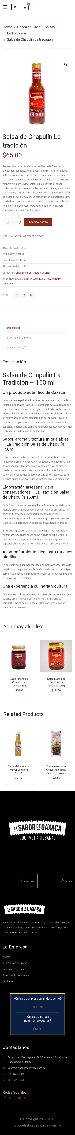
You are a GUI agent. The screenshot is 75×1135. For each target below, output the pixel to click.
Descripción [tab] (14, 327)
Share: (6, 295)
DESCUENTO (37, 1007)
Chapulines (22, 272)
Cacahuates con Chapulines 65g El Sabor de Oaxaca (56, 770)
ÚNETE (37, 1029)
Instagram (15, 1098)
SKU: (5, 247)
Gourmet (27, 279)
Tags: (6, 279)
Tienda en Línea (28, 27)
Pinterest (25, 1098)
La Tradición (16, 33)
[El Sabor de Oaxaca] (37, 830)
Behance (20, 1098)
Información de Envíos (15, 963)
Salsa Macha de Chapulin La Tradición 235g (19, 682)
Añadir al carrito (38, 222)
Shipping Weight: (12, 266)
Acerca (6, 957)
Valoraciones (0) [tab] (16, 347)
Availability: (9, 253)
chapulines (15, 279)
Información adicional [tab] (19, 337)
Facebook (5, 1098)
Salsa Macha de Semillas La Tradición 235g (56, 682)
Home (7, 27)
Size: (5, 260)
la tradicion (39, 279)
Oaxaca (50, 279)
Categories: (9, 272)
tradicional (8, 283)
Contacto (8, 981)
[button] (66, 64)
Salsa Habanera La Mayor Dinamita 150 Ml (18, 770)
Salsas (50, 27)
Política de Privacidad (14, 969)
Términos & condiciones (16, 975)
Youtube (10, 1098)
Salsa (58, 279)
